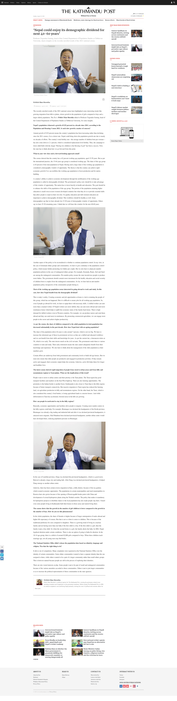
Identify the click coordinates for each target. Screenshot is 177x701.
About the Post (36, 675)
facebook (1, 551)
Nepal (127, 686)
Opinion (23, 2)
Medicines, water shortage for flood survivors (88, 20)
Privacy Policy (36, 684)
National (6, 2)
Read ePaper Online (116, 141)
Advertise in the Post (96, 679)
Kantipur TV (137, 686)
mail (1, 558)
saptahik (124, 686)
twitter (1, 554)
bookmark (103, 99)
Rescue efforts (109, 20)
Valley (17, 2)
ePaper (63, 677)
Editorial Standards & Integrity (40, 679)
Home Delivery (65, 675)
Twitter (121, 675)
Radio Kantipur (134, 686)
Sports (34, 2)
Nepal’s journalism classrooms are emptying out (120, 77)
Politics (12, 2)
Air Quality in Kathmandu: (137, 16)
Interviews (37, 25)
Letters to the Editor (95, 677)
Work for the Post (95, 681)
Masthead (35, 677)
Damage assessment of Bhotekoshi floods (58, 20)
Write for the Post (95, 675)
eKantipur (121, 686)
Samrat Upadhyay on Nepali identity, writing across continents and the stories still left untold (120, 35)
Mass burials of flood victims (125, 20)
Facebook (122, 677)
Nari (131, 686)
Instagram (122, 679)
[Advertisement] (69, 610)
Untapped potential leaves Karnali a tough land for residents (119, 66)
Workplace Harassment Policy (40, 681)
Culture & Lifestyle (43, 2)
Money (29, 2)
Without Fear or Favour (88, 16)
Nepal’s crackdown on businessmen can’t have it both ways (120, 99)
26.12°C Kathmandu (139, 13)
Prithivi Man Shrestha (41, 102)
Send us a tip (94, 684)
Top (173, 687)
